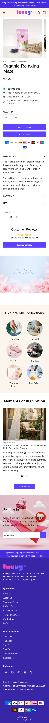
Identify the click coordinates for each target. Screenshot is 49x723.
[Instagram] (12, 672)
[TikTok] (31, 672)
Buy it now (25, 134)
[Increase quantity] (16, 117)
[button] (22, 476)
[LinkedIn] (25, 672)
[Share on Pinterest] (17, 217)
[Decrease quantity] (6, 117)
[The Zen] (35, 350)
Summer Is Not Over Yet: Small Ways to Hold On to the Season (24, 446)
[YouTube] (19, 672)
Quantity (8, 111)
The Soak (34, 338)
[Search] (39, 12)
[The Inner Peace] (14, 372)
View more (24, 486)
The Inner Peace (14, 384)
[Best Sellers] (35, 372)
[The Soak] (35, 328)
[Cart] (44, 12)
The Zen (35, 361)
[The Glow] (14, 328)
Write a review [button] (24, 244)
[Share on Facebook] (4, 217)
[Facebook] (6, 672)
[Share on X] (11, 217)
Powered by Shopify (24, 720)
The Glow (14, 338)
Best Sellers (35, 383)
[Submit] (43, 535)
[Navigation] (4, 12)
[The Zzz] (14, 350)
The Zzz (14, 361)
